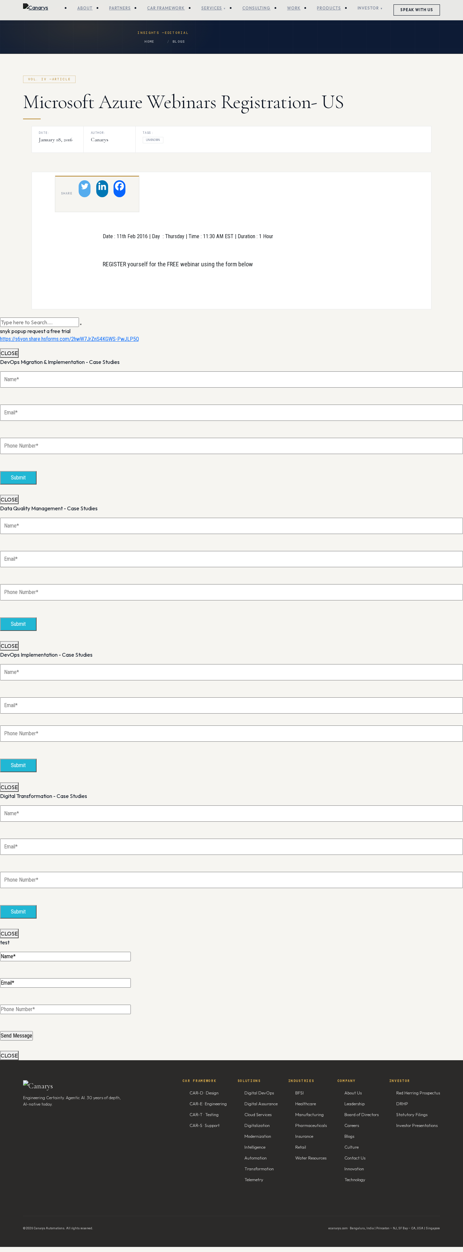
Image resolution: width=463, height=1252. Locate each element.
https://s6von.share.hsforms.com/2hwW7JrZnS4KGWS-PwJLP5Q (69, 339)
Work (294, 8)
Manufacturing (309, 1114)
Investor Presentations (417, 1125)
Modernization (257, 1136)
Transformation (259, 1168)
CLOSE (9, 353)
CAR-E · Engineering (208, 1103)
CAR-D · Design (204, 1092)
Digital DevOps (259, 1092)
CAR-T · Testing (204, 1114)
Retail (300, 1147)
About (85, 8)
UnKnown (153, 140)
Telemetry (253, 1179)
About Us (353, 1092)
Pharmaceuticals (311, 1125)
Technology (354, 1179)
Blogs (179, 41)
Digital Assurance (261, 1103)
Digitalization (257, 1125)
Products (329, 8)
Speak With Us (416, 9)
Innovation (354, 1168)
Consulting (256, 8)
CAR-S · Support (204, 1125)
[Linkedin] (102, 188)
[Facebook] (119, 188)
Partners (119, 8)
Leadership (354, 1103)
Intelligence (254, 1147)
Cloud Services (257, 1114)
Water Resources (310, 1158)
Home (149, 41)
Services (211, 8)
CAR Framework (166, 8)
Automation (255, 1158)
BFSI (299, 1092)
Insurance (304, 1136)
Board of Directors (361, 1114)
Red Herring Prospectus (418, 1092)
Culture (351, 1147)
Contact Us (354, 1158)
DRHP (402, 1103)
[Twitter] (84, 188)
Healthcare (305, 1103)
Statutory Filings (411, 1114)
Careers (351, 1125)
